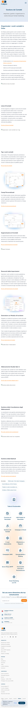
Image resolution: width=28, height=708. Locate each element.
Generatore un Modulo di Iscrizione (12, 315)
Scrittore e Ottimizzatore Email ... (9, 490)
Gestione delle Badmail (8, 459)
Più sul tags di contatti (6, 165)
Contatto (3, 691)
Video (2, 664)
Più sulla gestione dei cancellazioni (9, 432)
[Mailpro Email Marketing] (3, 629)
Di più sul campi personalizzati (8, 206)
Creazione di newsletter (6, 646)
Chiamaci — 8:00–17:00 (6, 679)
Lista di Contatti (6, 106)
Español (15, 698)
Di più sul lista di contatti (7, 125)
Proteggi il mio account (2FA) (7, 680)
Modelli (2, 648)
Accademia (3, 660)
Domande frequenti (5, 675)
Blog (2, 659)
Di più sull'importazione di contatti (9, 289)
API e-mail (3, 651)
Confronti (3, 668)
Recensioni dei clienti (5, 693)
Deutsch (24, 698)
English (10, 698)
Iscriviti (24, 600)
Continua (22, 702)
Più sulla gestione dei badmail (8, 476)
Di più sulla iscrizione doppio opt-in (9, 380)
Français (6, 698)
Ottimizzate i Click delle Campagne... (16, 481)
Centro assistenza (5, 673)
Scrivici (2, 677)
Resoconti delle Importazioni (10, 271)
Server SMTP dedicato (5, 650)
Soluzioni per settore (5, 642)
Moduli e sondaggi (5, 653)
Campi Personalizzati (7, 192)
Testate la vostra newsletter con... (10, 487)
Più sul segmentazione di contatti (9, 244)
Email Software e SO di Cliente (9, 484)
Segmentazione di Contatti (9, 233)
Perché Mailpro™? (5, 686)
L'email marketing (4, 666)
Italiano (19, 698)
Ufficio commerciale (5, 690)
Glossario (3, 662)
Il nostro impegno (5, 688)
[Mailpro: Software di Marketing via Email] (4, 3)
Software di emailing (5, 644)
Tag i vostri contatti (7, 152)
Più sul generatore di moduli (8, 340)
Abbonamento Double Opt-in (10, 367)
